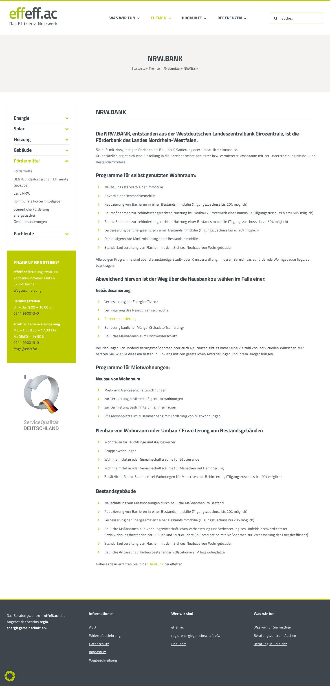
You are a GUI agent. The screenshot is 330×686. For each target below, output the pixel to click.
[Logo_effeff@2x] (33, 4)
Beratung (156, 564)
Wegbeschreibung (27, 290)
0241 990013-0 (26, 313)
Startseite (138, 68)
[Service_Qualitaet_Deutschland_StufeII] (41, 376)
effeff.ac (177, 627)
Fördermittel (171, 68)
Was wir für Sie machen (272, 627)
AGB (92, 627)
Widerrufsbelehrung (105, 635)
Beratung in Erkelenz (270, 643)
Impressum (97, 652)
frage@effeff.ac (25, 348)
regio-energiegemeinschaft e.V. (195, 635)
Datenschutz (99, 643)
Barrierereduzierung (120, 318)
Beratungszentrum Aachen (275, 635)
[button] (41, 118)
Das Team (178, 643)
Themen (154, 68)
